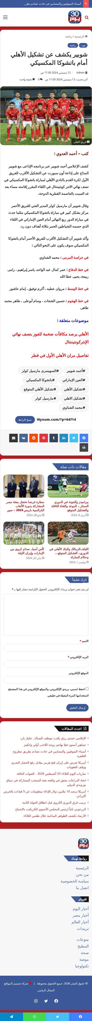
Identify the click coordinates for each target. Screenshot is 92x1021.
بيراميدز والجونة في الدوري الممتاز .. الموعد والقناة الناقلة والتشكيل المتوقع (70, 506)
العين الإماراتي (72, 380)
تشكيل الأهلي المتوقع (38, 389)
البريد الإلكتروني (78, 657)
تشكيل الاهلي (73, 398)
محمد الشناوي (72, 407)
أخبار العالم (80, 921)
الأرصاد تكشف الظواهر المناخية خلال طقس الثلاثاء (55, 816)
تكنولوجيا (82, 965)
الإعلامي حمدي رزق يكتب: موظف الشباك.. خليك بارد (53, 738)
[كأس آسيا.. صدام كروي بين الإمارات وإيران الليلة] (23, 533)
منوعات (83, 939)
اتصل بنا (82, 887)
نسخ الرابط (25, 420)
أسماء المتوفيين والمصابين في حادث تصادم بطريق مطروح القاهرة (42, 4)
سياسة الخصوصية (75, 881)
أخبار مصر (81, 915)
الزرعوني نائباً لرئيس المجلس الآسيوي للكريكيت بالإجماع (50, 809)
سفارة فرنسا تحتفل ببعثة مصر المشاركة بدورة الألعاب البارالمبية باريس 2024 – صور (25, 506)
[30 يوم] (74, 17)
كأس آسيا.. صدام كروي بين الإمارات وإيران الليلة (27, 551)
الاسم (84, 641)
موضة (84, 959)
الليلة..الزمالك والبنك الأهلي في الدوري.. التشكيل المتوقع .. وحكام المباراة (69, 553)
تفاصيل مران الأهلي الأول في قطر (60, 355)
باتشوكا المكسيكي (39, 380)
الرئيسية (82, 867)
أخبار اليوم (81, 908)
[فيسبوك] (84, 438)
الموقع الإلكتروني (79, 673)
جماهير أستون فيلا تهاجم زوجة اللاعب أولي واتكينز (55, 745)
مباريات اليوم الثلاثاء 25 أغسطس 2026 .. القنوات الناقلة (51, 774)
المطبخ (83, 946)
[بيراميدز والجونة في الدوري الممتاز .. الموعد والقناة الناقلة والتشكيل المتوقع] (68, 486)
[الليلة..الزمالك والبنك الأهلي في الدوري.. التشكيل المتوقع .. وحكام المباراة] (68, 533)
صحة (85, 952)
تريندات (83, 928)
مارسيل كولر (44, 398)
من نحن (82, 874)
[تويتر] (74, 438)
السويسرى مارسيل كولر (39, 370)
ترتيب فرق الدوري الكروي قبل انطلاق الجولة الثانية (54, 802)
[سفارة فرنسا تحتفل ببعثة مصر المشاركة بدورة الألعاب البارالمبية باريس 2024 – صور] (23, 486)
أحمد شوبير (75, 370)
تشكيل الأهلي (73, 389)
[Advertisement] (46, 75)
